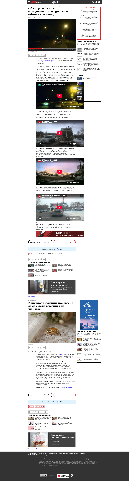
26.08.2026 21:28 (32, 300)
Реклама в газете (53, 453)
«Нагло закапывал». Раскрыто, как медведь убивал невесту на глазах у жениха (91, 69)
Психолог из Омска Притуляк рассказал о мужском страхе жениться (65, 423)
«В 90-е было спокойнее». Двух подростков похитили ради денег (91, 358)
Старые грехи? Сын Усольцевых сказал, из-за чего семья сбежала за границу (91, 354)
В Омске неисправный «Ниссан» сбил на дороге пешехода (42, 274)
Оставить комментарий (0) (64, 242)
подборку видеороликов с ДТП (44, 60)
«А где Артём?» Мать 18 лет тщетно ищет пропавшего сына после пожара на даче (91, 59)
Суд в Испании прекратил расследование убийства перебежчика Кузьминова (88, 35)
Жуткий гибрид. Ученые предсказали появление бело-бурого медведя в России (92, 334)
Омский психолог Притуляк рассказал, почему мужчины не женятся (42, 423)
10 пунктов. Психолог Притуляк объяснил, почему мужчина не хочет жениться (42, 428)
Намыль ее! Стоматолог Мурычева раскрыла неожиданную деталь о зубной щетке (91, 54)
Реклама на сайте (43, 453)
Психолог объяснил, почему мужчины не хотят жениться (65, 418)
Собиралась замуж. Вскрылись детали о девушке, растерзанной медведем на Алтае (91, 64)
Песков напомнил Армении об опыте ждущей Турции (91, 78)
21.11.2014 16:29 (31, 6)
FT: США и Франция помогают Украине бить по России (90, 97)
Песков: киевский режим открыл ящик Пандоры (90, 83)
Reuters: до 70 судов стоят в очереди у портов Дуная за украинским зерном (89, 23)
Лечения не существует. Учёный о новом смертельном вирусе (91, 49)
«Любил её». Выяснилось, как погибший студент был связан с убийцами (88, 17)
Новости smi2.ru (33, 296)
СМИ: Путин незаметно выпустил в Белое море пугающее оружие (91, 92)
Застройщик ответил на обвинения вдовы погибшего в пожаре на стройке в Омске (89, 11)
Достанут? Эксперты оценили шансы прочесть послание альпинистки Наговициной (91, 44)
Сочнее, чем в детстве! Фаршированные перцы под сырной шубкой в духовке (89, 29)
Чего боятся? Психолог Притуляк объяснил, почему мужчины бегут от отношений (43, 418)
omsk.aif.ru (62, 354)
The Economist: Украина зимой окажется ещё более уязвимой (90, 88)
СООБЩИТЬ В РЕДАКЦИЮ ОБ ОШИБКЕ (47, 455)
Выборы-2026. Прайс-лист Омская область (69, 453)
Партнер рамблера (51, 475)
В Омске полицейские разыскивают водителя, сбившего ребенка (43, 265)
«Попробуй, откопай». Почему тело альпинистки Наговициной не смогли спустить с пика (91, 344)
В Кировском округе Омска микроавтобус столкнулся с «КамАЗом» (65, 265)
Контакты (82, 453)
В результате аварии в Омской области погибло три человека (65, 270)
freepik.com (31, 344)
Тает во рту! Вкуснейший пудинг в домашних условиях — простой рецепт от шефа (91, 349)
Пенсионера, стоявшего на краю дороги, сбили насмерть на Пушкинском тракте (42, 270)
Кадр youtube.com (32, 51)
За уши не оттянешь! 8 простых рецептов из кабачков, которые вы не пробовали (92, 339)
